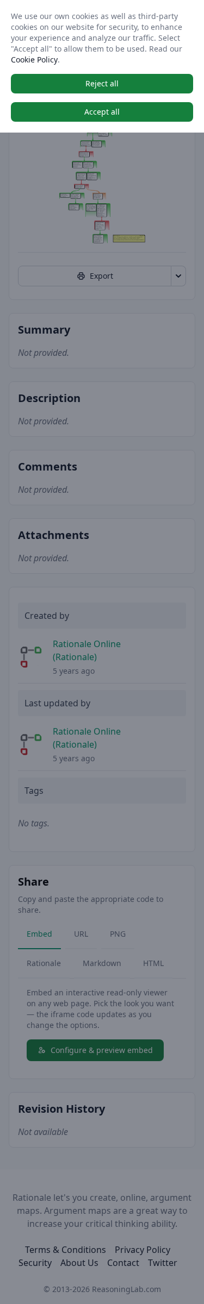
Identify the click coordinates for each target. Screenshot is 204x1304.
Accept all (102, 111)
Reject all (102, 83)
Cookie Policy (34, 59)
